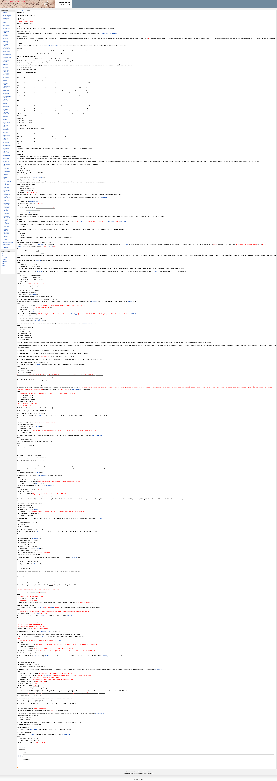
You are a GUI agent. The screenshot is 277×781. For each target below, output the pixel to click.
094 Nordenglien (6, 159)
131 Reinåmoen (6, 214)
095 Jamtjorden (6, 161)
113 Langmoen (6, 188)
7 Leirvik (41, 415)
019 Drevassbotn (6, 51)
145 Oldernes (49, 246)
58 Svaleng (41, 244)
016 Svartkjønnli (6, 47)
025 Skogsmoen (6, 60)
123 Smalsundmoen (6, 203)
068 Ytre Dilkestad (6, 122)
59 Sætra (37, 655)
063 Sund (5, 115)
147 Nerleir (39, 271)
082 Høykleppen (6, 142)
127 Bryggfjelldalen (6, 209)
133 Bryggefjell (53, 45)
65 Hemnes (104, 197)
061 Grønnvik (5, 112)
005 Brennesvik (6, 31)
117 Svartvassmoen (6, 194)
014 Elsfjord (5, 44)
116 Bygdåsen (5, 193)
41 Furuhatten (113, 33)
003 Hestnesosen (6, 28)
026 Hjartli (5, 61)
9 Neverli (52, 607)
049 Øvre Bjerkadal (6, 94)
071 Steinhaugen (6, 126)
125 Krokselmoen (6, 206)
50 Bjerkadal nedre (33, 201)
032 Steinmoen (6, 70)
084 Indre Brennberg (7, 145)
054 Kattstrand (6, 102)
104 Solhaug (5, 174)
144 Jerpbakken (6, 233)
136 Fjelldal (5, 222)
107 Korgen (5, 178)
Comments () (22, 747)
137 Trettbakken (6, 223)
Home (20, 10)
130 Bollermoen (6, 213)
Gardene (3, 263)
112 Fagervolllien (6, 187)
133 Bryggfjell (124, 244)
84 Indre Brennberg (37, 177)
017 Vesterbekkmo (6, 48)
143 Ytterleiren (6, 232)
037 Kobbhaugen (6, 77)
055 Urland (5, 103)
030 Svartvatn (5, 67)
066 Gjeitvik (5, 119)
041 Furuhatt (5, 83)
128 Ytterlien (5, 210)
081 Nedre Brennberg (7, 141)
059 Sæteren (5, 109)
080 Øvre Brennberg (7, 139)
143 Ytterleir (33, 294)
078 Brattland (5, 136)
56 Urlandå (37, 364)
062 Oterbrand (6, 113)
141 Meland (5, 229)
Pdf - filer (4, 21)
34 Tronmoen (98, 518)
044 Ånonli (5, 87)
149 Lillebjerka (5, 240)
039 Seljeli (5, 80)
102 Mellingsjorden (6, 171)
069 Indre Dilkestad (6, 123)
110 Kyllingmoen (6, 184)
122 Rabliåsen (5, 201)
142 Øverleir (41, 607)
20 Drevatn (81, 221)
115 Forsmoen (6, 191)
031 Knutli (5, 68)
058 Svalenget (5, 107)
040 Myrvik (5, 81)
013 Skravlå (5, 42)
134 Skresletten (6, 219)
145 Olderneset (6, 235)
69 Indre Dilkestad (97, 435)
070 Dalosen (5, 125)
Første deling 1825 (6, 18)
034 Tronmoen (6, 73)
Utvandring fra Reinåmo (7, 15)
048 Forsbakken (6, 93)
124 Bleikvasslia (6, 204)
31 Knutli (31, 734)
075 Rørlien (5, 132)
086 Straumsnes (6, 148)
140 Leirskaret (6, 227)
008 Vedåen (5, 35)
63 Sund (38, 253)
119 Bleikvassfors (6, 197)
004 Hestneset (6, 29)
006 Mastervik (5, 32)
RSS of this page (46, 767)
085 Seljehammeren (6, 146)
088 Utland (5, 151)
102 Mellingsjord (109, 221)
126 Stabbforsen (6, 207)
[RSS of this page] (30, 767)
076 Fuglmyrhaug (6, 133)
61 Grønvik (47, 675)
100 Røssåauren (6, 168)
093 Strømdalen (6, 158)
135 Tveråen (5, 220)
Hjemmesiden (5, 12)
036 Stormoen (5, 76)
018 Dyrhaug (5, 50)
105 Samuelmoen (6, 175)
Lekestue (4, 22)
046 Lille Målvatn (6, 90)
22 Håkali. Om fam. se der (45, 631)
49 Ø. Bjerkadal (76, 389)
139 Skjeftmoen (6, 226)
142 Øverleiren (6, 230)
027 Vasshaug (5, 63)
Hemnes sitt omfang (6, 19)
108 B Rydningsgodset (7, 181)
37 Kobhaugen (74, 557)
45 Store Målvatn (57, 640)
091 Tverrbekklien (6, 155)
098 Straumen (5, 165)
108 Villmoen (5, 180)
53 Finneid (45, 40)
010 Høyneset (5, 38)
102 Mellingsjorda (49, 655)
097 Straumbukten (6, 164)
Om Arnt (4, 246)
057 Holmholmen (6, 106)
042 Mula (5, 84)
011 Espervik (4, 259)
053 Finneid (5, 100)
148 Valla (5, 239)
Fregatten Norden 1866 (7, 244)
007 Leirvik (5, 34)
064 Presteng (5, 116)
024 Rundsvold (6, 58)
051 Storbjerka (6, 97)
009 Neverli (5, 37)
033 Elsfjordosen (6, 71)
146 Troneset (5, 236)
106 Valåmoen (5, 177)
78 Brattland (94, 301)
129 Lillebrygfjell (99, 713)
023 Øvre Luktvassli (7, 57)
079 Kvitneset (5, 138)
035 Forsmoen (6, 74)
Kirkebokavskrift (5, 247)
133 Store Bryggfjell (6, 217)
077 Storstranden (6, 135)
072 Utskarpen (6, 128)
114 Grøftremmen (6, 190)
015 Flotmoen (5, 45)
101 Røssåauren (103, 33)
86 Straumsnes (32, 251)
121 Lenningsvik (6, 200)
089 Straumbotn (6, 152)
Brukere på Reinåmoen (7, 16)
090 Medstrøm (6, 154)
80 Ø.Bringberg (106, 655)
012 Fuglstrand (6, 41)
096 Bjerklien (5, 162)
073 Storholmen (6, 129)
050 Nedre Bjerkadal (7, 96)
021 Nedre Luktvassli (7, 54)
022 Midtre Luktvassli (7, 55)
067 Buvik (5, 120)
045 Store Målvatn (6, 89)
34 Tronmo (37, 426)
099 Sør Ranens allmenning (8, 167)
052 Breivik (5, 99)
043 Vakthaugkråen (6, 86)
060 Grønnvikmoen (6, 110)
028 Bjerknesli (5, 64)
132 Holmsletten (6, 216)
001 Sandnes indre (6, 25)
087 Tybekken (5, 149)
